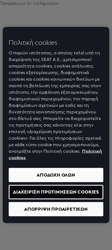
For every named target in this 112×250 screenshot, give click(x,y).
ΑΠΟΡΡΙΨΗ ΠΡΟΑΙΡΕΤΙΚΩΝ (56, 208)
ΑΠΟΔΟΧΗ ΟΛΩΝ (56, 175)
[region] (56, 125)
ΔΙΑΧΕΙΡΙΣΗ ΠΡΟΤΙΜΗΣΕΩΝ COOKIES (56, 192)
